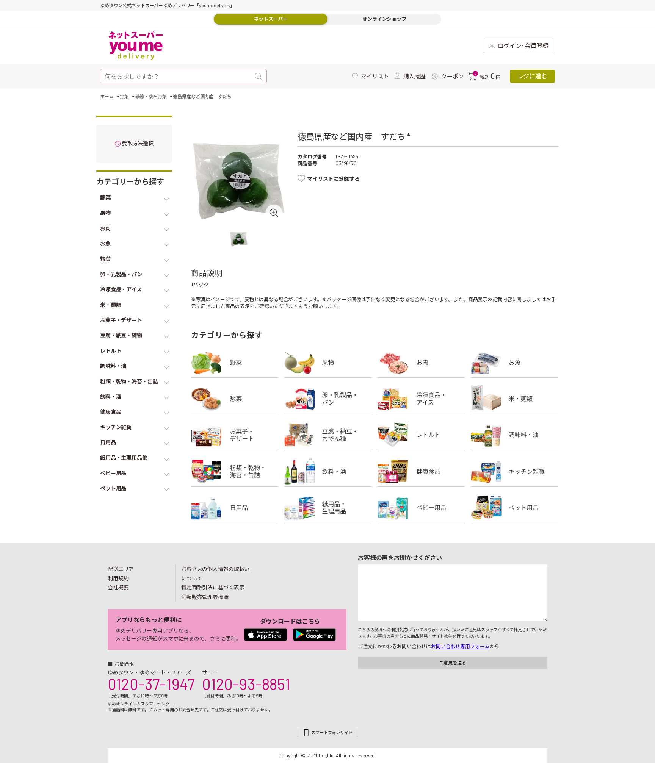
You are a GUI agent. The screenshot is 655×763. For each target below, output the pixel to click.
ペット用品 (514, 508)
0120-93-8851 (246, 683)
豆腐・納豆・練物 (327, 435)
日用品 (234, 508)
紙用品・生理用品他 (327, 508)
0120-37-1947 (151, 683)
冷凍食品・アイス (421, 398)
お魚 (514, 362)
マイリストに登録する (333, 178)
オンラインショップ (384, 19)
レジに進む (532, 76)
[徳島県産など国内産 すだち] (238, 178)
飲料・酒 (327, 471)
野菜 (234, 362)
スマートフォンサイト (332, 732)
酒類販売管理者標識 (205, 597)
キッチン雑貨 (514, 471)
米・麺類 (514, 398)
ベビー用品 (421, 508)
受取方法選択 (138, 144)
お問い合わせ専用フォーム (460, 646)
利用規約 (118, 578)
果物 (327, 362)
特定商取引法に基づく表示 (212, 587)
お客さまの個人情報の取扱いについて (215, 574)
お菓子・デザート (234, 435)
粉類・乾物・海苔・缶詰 (234, 471)
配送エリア (121, 569)
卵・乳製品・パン (327, 398)
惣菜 (234, 398)
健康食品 (421, 471)
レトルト (421, 435)
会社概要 (118, 587)
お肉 (421, 362)
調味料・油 (514, 435)
